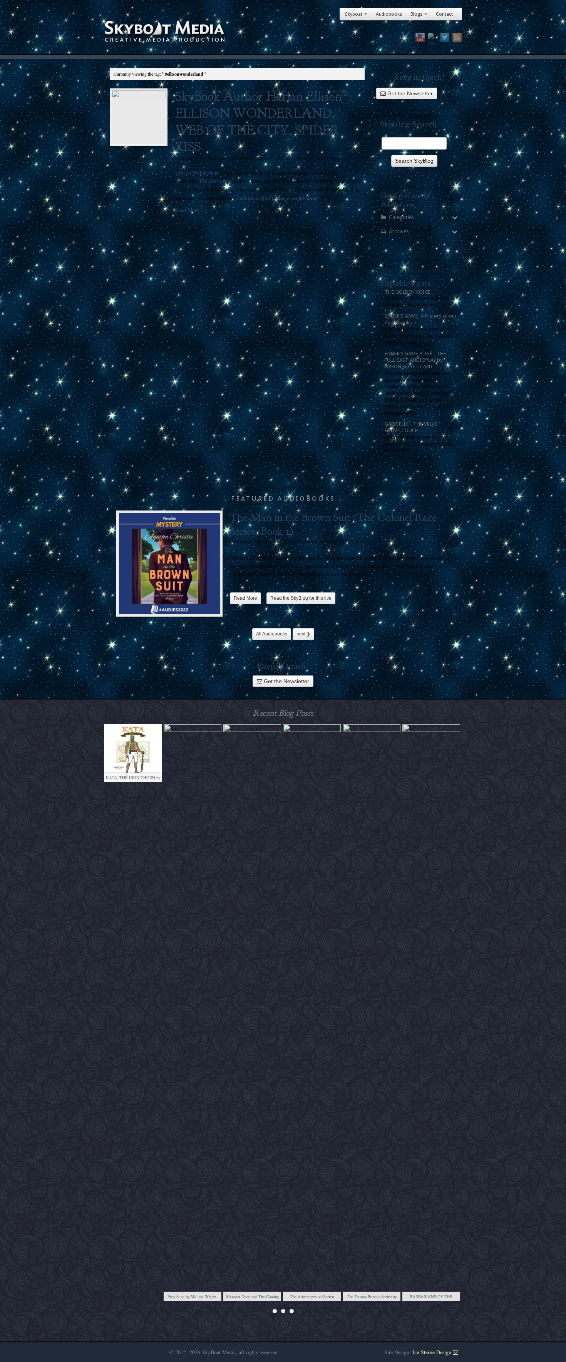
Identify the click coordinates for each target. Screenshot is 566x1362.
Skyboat (353, 14)
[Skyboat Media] (283, 31)
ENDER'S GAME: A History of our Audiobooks (421, 319)
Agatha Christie (280, 541)
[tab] (392, 266)
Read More (245, 598)
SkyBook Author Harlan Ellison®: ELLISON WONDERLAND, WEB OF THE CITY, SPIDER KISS (263, 121)
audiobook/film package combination (277, 198)
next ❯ (303, 634)
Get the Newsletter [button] (409, 93)
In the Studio (315, 158)
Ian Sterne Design (431, 1352)
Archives (399, 231)
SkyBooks (340, 158)
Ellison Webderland (197, 172)
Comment (262, 158)
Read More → (190, 210)
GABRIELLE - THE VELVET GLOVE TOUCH (413, 427)
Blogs (416, 14)
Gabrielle (190, 158)
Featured (291, 158)
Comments (437, 266)
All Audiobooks (271, 634)
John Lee (364, 541)
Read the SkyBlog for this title (301, 598)
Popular (392, 266)
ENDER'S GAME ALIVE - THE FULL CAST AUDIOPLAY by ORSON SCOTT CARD (415, 360)
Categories (401, 217)
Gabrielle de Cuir (336, 541)
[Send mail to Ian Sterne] (455, 1352)
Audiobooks (389, 14)
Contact (444, 14)
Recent (413, 266)
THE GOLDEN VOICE (407, 292)
